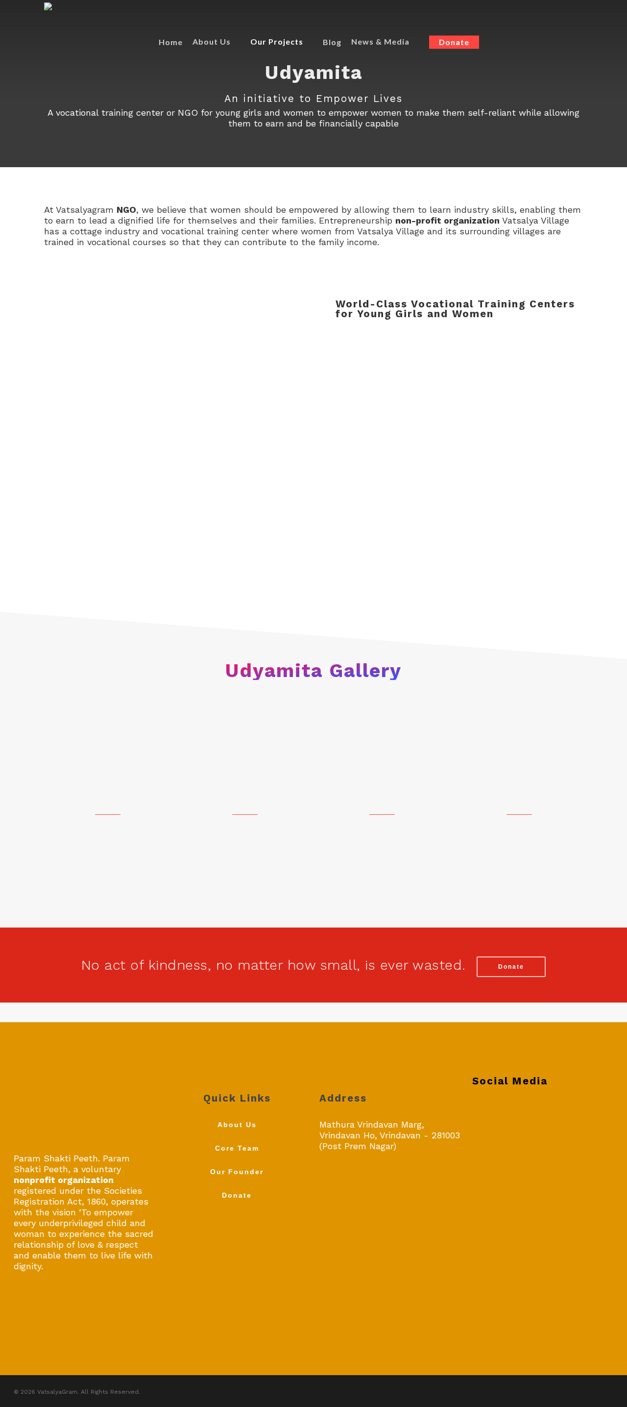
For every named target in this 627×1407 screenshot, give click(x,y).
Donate (454, 42)
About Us (212, 42)
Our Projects (276, 42)
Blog (332, 42)
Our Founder (237, 1172)
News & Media (380, 42)
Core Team (237, 1148)
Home (171, 42)
